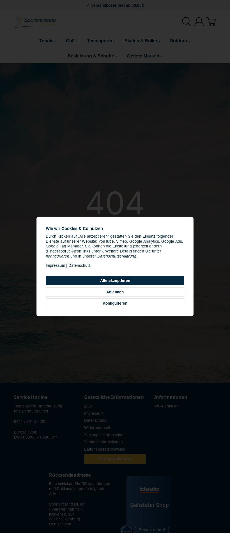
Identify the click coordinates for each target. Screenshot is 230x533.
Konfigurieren (115, 303)
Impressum (55, 265)
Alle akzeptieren (115, 280)
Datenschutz (79, 265)
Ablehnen (115, 292)
